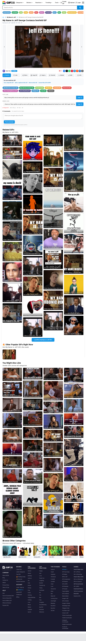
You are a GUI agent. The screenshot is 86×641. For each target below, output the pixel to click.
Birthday (30, 575)
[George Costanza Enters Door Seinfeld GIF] (12, 420)
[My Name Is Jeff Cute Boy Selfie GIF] (12, 524)
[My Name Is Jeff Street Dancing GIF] (73, 452)
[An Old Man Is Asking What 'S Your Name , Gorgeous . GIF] (32, 286)
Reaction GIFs (77, 596)
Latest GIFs (19, 569)
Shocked (41, 609)
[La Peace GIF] (15, 12)
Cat (28, 580)
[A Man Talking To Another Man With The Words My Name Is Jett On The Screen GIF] (12, 313)
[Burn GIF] (54, 12)
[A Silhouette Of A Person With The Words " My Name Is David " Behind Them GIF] (32, 204)
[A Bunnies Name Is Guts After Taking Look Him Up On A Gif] (73, 202)
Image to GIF (65, 598)
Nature (29, 607)
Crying (40, 587)
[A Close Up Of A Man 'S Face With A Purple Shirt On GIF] (12, 272)
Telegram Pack (65, 608)
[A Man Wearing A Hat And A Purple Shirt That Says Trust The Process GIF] (53, 238)
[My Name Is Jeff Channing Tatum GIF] (32, 516)
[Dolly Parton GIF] (7, 12)
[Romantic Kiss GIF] (72, 12)
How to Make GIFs (78, 569)
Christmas (53, 576)
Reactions (38, 2)
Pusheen (30, 609)
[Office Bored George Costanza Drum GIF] (53, 450)
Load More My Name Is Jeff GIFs (43, 339)
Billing (17, 597)
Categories (19, 2)
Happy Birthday (31, 597)
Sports (29, 612)
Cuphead (53, 574)
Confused (41, 590)
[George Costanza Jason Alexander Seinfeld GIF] (12, 449)
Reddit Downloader (67, 624)
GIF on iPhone (77, 571)
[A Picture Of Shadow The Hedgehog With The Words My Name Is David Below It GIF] (12, 190)
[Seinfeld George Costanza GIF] (53, 390)
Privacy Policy (6, 585)
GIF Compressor (66, 579)
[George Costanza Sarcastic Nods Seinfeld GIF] (53, 407)
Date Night (53, 601)
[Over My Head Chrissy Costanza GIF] (53, 421)
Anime (29, 573)
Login (79, 2)
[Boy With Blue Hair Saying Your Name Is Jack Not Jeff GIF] (32, 147)
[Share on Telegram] (74, 71)
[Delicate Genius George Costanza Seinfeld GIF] (32, 373)
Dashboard (19, 594)
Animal (29, 570)
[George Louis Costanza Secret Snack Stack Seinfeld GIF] (32, 418)
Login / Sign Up (20, 587)
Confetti (53, 581)
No (40, 592)
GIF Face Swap (65, 571)
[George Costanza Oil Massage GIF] (32, 389)
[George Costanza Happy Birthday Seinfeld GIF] (73, 419)
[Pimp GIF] (26, 12)
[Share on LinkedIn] (80, 71)
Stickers (28, 2)
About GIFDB (6, 575)
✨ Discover (19, 579)
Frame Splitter (65, 591)
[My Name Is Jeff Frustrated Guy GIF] (32, 476)
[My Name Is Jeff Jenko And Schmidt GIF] (73, 521)
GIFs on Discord (78, 581)
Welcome (41, 612)
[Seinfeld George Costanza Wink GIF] (32, 460)
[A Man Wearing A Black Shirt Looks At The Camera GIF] (53, 279)
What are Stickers (7, 603)
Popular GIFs (6, 605)
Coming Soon (54, 598)
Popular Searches (20, 581)
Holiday (29, 599)
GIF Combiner (65, 593)
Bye (40, 597)
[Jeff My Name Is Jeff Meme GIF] (32, 495)
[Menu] (83, 2)
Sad (40, 573)
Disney (29, 587)
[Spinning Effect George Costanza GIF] (53, 521)
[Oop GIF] (21, 12)
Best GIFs (76, 593)
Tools (56, 2)
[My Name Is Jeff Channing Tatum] (9, 354)
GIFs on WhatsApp (78, 579)
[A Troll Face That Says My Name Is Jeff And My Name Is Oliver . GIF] (73, 223)
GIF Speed (64, 588)
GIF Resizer (65, 581)
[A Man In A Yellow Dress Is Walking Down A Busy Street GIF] (12, 251)
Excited (41, 583)
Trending (48, 2)
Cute (29, 583)
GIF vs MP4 (76, 586)
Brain (52, 591)
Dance (29, 585)
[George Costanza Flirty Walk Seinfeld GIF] (73, 390)
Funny (29, 592)
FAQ (4, 593)
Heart (52, 584)
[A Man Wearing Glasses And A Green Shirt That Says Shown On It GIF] (73, 284)
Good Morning (42, 604)
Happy (40, 570)
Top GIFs (18, 574)
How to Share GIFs (7, 598)
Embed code (6, 101)
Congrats (41, 602)
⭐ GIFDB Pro (19, 589)
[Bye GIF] (59, 12)
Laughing (41, 580)
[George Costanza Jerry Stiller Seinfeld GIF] (32, 432)
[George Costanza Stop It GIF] (12, 476)
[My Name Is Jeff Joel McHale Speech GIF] (73, 509)
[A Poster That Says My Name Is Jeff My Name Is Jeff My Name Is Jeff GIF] (53, 259)
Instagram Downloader (65, 621)
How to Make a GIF (7, 600)
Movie (29, 604)
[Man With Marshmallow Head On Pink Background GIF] (12, 140)
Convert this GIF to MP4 (44, 82)
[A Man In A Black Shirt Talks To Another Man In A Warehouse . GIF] (32, 327)
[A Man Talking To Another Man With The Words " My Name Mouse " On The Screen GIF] (73, 264)
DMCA (4, 582)
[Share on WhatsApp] (69, 71)
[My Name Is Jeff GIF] (32, 404)
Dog (29, 590)
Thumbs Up (42, 585)
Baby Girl (53, 596)
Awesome (53, 588)
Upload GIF (19, 592)
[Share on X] (67, 71)
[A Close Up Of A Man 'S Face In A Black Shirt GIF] (32, 183)
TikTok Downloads (78, 591)
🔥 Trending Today (20, 576)
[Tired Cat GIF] (48, 12)
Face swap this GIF (9, 82)
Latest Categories (20, 571)
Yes (40, 595)
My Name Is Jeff (11, 17)
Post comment (9, 122)
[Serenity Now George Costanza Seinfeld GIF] (73, 432)
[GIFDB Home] (3, 17)
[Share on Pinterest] (72, 71)
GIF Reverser (65, 586)
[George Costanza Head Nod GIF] (73, 405)
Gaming (30, 595)
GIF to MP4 (64, 584)
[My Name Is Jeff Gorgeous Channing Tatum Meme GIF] (53, 482)
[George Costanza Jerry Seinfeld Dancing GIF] (12, 497)
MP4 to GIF (64, 576)
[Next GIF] (81, 47)
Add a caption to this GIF (21, 82)
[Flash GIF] (64, 12)
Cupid (52, 571)
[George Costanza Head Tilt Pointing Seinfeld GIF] (53, 374)
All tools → (65, 569)
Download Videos (78, 588)
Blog (4, 577)
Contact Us (5, 580)
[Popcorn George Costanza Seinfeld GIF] (73, 375)
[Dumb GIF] (31, 12)
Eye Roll (41, 607)
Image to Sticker (66, 603)
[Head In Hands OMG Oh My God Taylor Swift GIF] (73, 492)
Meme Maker (65, 596)
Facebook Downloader (65, 627)
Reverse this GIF (33, 82)
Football (53, 579)
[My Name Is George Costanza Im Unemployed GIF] (12, 389)
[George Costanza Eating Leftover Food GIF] (53, 465)
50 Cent (52, 610)
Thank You (41, 578)
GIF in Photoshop (78, 574)
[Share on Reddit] (77, 71)
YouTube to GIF (66, 610)
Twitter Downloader (67, 617)
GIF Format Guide (78, 584)
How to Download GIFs (8, 595)
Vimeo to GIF (65, 613)
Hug (40, 599)
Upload (72, 2)
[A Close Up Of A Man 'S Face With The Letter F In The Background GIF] (53, 157)
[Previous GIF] (4, 47)
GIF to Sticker (65, 601)
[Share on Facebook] (64, 71)
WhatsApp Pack (66, 605)
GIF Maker (64, 574)
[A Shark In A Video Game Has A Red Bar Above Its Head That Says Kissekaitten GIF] (73, 161)
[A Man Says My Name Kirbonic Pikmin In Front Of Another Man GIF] (53, 300)
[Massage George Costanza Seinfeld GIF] (12, 374)
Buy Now (53, 608)
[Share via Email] (82, 71)
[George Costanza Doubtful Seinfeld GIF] (12, 405)
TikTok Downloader (67, 615)
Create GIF (64, 2)
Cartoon (30, 578)
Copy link (5, 94)
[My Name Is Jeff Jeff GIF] (53, 435)
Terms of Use (6, 587)
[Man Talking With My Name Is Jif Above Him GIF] (53, 140)
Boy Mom (53, 605)
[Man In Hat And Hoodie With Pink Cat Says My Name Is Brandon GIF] (73, 143)
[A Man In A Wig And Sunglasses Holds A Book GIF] (73, 325)
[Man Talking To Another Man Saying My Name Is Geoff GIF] (32, 167)
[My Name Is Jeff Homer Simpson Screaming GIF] (53, 503)
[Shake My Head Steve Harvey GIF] (73, 474)
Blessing (53, 603)
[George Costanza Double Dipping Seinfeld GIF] (32, 445)
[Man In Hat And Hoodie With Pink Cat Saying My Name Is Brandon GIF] (12, 153)
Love (29, 602)
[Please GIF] (41, 12)
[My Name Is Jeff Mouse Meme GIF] (12, 462)
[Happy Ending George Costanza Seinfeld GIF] (12, 435)
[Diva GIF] (36, 12)
